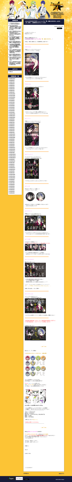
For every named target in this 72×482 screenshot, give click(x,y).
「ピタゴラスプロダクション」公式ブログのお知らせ (14, 23)
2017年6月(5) (12, 103)
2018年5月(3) (12, 85)
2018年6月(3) (12, 83)
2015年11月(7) (12, 135)
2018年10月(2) (12, 78)
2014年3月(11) (12, 169)
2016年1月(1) (12, 132)
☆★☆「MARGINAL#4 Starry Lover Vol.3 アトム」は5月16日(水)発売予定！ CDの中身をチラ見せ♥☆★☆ (15, 63)
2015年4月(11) (12, 147)
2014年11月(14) (12, 155)
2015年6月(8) (12, 144)
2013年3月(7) (12, 189)
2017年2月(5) (12, 110)
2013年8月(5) (12, 181)
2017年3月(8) (12, 108)
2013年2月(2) (12, 191)
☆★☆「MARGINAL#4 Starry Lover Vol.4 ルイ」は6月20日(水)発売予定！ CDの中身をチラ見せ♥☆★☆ (15, 51)
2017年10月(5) (12, 97)
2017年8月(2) (12, 100)
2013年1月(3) (12, 192)
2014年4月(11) (12, 167)
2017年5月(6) (12, 105)
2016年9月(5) (12, 118)
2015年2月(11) (12, 150)
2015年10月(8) (12, 137)
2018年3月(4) (12, 88)
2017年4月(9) (12, 107)
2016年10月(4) (12, 117)
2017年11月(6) (12, 95)
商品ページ (35, 419)
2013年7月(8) (12, 182)
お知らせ (11, 71)
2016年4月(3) (12, 127)
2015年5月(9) (12, 145)
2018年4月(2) (12, 87)
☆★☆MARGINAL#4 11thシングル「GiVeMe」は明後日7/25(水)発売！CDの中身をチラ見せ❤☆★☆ (15, 38)
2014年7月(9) (12, 162)
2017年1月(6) (12, 112)
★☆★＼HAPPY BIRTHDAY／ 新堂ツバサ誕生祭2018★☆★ (15, 55)
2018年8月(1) (12, 80)
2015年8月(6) (12, 140)
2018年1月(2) (12, 92)
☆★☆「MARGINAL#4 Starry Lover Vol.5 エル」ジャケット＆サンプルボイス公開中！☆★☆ (15, 58)
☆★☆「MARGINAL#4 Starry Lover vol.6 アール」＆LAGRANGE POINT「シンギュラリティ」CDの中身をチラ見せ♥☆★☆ (15, 33)
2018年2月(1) (12, 90)
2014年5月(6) (12, 165)
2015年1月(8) (12, 152)
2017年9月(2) (12, 98)
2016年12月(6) (12, 113)
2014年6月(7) (12, 164)
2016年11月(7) (12, 115)
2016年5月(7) (12, 125)
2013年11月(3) (12, 176)
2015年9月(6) (12, 139)
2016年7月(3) (12, 122)
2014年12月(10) (12, 154)
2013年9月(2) (12, 179)
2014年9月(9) (12, 159)
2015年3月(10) (12, 149)
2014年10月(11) (12, 157)
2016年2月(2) (12, 130)
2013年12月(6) (12, 174)
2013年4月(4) (12, 187)
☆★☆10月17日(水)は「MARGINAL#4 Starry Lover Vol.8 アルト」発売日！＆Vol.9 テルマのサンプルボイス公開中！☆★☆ (15, 27)
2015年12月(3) (12, 134)
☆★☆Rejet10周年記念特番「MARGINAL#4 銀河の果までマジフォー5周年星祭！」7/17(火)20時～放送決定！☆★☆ (15, 46)
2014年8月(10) (12, 160)
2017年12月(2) (12, 93)
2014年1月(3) (12, 172)
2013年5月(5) (12, 186)
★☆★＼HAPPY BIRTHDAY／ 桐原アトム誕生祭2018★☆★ (15, 42)
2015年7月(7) (12, 142)
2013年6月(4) (12, 184)
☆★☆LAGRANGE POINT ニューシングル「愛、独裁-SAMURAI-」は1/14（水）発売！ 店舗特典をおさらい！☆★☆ (42, 22)
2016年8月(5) (12, 120)
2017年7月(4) (12, 102)
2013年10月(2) (12, 177)
